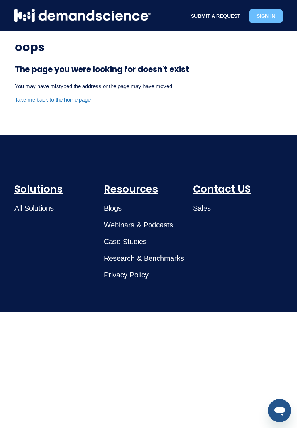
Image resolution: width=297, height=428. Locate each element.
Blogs (113, 208)
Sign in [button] (265, 16)
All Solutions (34, 208)
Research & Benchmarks (144, 258)
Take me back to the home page (53, 99)
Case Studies (125, 242)
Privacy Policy (126, 275)
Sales (202, 208)
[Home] (82, 15)
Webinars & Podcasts (138, 225)
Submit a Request (215, 16)
